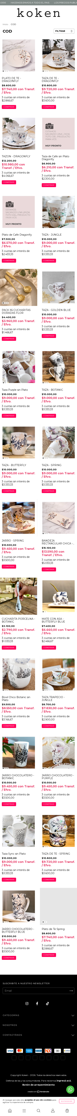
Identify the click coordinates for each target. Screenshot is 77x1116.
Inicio (5, 24)
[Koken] (10, 1110)
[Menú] (24, 1110)
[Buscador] (38, 1110)
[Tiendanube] (38, 1092)
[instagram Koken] (27, 1003)
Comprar (9, 107)
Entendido (66, 1101)
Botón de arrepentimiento (38, 1084)
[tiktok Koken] (47, 1003)
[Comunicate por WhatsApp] (70, 1090)
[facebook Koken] (37, 1003)
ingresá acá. (64, 1080)
